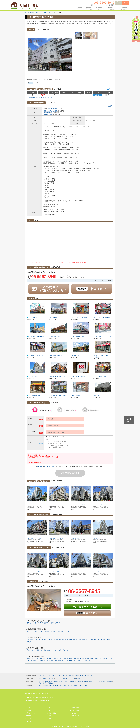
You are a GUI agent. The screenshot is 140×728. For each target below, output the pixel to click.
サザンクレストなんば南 (77, 571)
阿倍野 (59, 660)
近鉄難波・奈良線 (100, 681)
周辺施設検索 (75, 707)
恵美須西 (61, 639)
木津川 (95, 639)
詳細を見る (98, 95)
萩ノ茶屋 (87, 658)
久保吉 (108, 639)
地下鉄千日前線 (63, 681)
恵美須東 (29, 642)
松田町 (37, 660)
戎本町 (70, 639)
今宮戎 (59, 650)
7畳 (50, 715)
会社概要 (28, 710)
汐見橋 (63, 650)
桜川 (28, 639)
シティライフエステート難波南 (78, 504)
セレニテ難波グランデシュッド (34, 538)
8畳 (50, 718)
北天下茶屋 (84, 660)
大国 (35, 639)
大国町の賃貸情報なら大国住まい (36, 693)
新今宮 (50, 658)
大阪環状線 (47, 112)
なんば (54, 650)
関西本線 (41, 683)
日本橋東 (49, 639)
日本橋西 (103, 639)
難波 (51, 114)
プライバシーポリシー (50, 467)
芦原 (92, 639)
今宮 (52, 112)
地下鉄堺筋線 (49, 683)
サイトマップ (30, 718)
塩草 (42, 639)
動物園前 (69, 658)
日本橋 (79, 639)
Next (70, 54)
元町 (38, 639)
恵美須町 (49, 650)
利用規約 (39, 467)
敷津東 (75, 639)
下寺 (57, 639)
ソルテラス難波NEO (76, 538)
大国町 (55, 111)
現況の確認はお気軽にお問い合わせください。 (41, 97)
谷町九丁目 (72, 660)
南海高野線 (78, 681)
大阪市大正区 (30, 631)
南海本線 (46, 114)
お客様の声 (75, 713)
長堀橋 (41, 660)
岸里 (89, 660)
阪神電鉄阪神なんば (88, 681)
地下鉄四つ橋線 (43, 681)
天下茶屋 (78, 660)
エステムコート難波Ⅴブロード (56, 538)
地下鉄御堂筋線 (48, 111)
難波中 (83, 639)
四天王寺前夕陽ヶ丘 (104, 658)
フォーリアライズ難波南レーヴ (100, 504)
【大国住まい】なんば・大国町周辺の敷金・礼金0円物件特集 (43, 623)
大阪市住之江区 (65, 631)
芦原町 (68, 650)
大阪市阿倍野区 (48, 631)
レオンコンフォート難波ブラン (34, 504)
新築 (50, 707)
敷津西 (56, 108)
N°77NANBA (96, 538)
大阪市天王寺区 (39, 631)
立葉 (99, 639)
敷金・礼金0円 (53, 713)
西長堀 (46, 660)
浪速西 (88, 639)
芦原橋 (28, 650)
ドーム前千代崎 (52, 660)
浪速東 (66, 639)
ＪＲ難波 (36, 650)
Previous (29, 54)
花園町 (92, 658)
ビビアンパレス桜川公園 (55, 504)
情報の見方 (109, 106)
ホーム (28, 707)
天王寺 (28, 660)
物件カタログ (30, 721)
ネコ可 (51, 710)
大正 (112, 658)
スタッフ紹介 (75, 710)
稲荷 (53, 639)
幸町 (45, 639)
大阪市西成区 (56, 631)
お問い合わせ (75, 715)
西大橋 (33, 660)
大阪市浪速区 (51, 108)
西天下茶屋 (65, 660)
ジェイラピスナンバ (98, 571)
